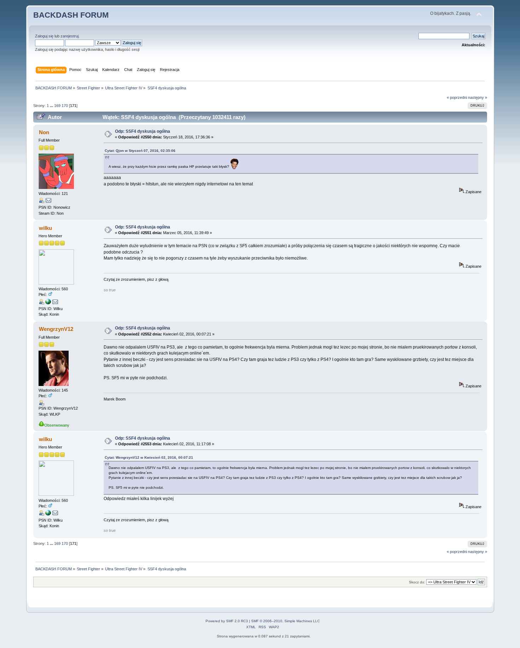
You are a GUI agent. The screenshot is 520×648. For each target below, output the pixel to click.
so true (110, 290)
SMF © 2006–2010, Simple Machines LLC (285, 621)
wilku (45, 228)
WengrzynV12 (56, 329)
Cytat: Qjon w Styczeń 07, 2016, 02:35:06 (140, 151)
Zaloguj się (44, 36)
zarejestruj (69, 36)
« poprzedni (457, 97)
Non (44, 132)
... (52, 105)
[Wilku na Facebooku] (48, 303)
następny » (477, 97)
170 (65, 105)
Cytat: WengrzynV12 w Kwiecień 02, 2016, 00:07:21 (149, 457)
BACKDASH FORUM (71, 15)
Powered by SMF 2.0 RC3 (227, 621)
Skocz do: (417, 582)
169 (57, 105)
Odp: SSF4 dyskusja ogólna (142, 131)
